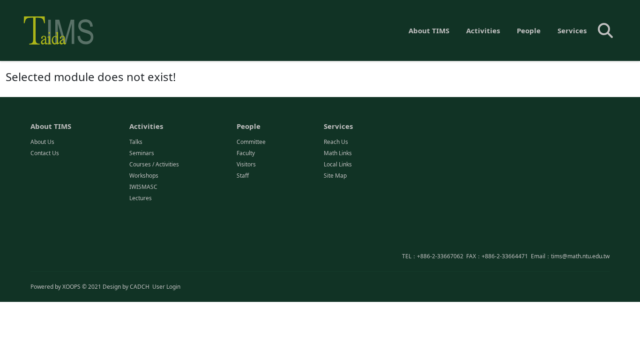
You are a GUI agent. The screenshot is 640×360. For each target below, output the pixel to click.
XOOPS (71, 287)
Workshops (143, 176)
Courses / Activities (154, 164)
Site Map (335, 176)
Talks (135, 142)
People (529, 30)
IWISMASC (143, 187)
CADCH (139, 287)
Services (572, 30)
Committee (251, 142)
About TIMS (429, 30)
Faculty (246, 153)
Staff (243, 176)
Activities (483, 30)
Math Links (338, 153)
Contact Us (44, 153)
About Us (42, 142)
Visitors (246, 164)
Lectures (140, 198)
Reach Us (336, 142)
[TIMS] (58, 30)
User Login (166, 287)
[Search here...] (605, 30)
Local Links (338, 164)
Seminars (141, 153)
